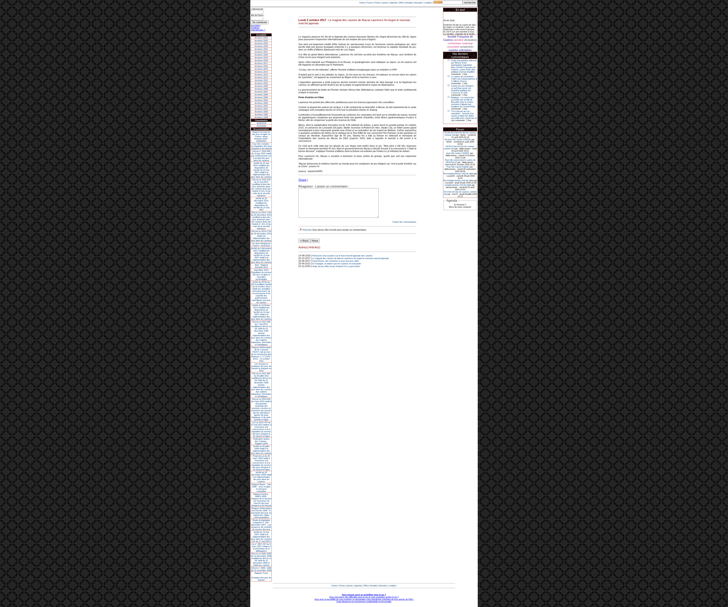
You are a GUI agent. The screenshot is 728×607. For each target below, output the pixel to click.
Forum (369, 3)
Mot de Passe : (258, 15)
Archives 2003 (261, 103)
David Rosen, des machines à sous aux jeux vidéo (335, 261)
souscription (453, 46)
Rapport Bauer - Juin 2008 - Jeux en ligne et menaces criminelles (261, 487)
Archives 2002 (261, 106)
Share (302, 180)
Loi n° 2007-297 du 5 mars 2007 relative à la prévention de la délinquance (261, 547)
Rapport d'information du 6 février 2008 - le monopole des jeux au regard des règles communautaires (261, 512)
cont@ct (428, 3)
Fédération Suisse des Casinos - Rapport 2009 (261, 441)
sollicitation (465, 50)
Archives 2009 (261, 86)
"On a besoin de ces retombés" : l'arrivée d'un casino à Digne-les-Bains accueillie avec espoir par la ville (463, 115)
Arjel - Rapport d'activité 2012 (261, 266)
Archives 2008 (261, 89)
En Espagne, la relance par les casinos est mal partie (336, 263)
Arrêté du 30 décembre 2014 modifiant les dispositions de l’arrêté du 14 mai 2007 (261, 204)
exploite (453, 50)
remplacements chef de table (458, 185)
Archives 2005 (261, 97)
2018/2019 (261, 123)
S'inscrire (307, 230)
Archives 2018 (261, 60)
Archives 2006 (261, 94)
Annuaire (418, 3)
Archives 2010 (261, 83)
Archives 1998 (261, 117)
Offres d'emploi (406, 3)
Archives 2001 (261, 109)
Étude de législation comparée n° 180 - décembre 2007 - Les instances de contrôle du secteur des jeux (261, 524)
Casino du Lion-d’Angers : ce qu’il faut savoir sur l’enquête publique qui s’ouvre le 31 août (463, 89)
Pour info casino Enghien (457, 167)
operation (459, 40)
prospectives (466, 46)
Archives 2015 (261, 69)
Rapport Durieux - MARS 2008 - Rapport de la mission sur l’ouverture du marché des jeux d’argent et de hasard (261, 500)
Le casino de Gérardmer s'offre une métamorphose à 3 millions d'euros (464, 78)
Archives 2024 (261, 43)
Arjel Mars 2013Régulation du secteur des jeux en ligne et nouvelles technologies (261, 274)
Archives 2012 (261, 77)
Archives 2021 (261, 52)
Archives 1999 (261, 114)
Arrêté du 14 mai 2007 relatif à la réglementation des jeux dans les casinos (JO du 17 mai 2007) (261, 536)
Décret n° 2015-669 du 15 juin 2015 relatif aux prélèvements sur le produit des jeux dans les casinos (261, 155)
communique (454, 43)
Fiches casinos (381, 3)
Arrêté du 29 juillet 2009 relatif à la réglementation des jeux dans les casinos (261, 449)
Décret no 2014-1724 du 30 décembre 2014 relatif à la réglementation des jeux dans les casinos (261, 236)
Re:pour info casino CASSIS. (458, 139)
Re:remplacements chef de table (458, 173)
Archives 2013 (261, 75)
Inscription (255, 25)
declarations (470, 40)
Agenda (393, 3)
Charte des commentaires (404, 222)
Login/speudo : (257, 9)
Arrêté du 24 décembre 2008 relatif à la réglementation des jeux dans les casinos (261, 477)
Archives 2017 (261, 63)
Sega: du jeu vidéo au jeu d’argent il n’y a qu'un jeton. (336, 266)
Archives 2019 (261, 57)
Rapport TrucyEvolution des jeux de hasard (261, 576)
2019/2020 (261, 126)
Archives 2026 (261, 38)
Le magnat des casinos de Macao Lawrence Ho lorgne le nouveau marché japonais (350, 258)
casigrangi (467, 43)
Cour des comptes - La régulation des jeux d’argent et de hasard (261, 146)
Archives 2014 (261, 72)
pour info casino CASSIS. (457, 153)
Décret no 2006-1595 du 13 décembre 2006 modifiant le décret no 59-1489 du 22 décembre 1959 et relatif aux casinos (261, 559)
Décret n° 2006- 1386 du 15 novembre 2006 (261, 569)
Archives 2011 (261, 80)
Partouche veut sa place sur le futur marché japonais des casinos (342, 256)
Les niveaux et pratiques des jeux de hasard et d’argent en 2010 (261, 367)
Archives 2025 (261, 40)
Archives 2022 (261, 49)
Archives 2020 (261, 55)
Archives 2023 (261, 46)
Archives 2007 (261, 92)
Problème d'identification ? (258, 29)
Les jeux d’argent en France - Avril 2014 (261, 244)
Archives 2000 (261, 111)
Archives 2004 (261, 100)
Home (362, 3)
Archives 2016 (261, 66)
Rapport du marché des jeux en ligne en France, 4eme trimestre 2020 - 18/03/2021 (261, 136)
